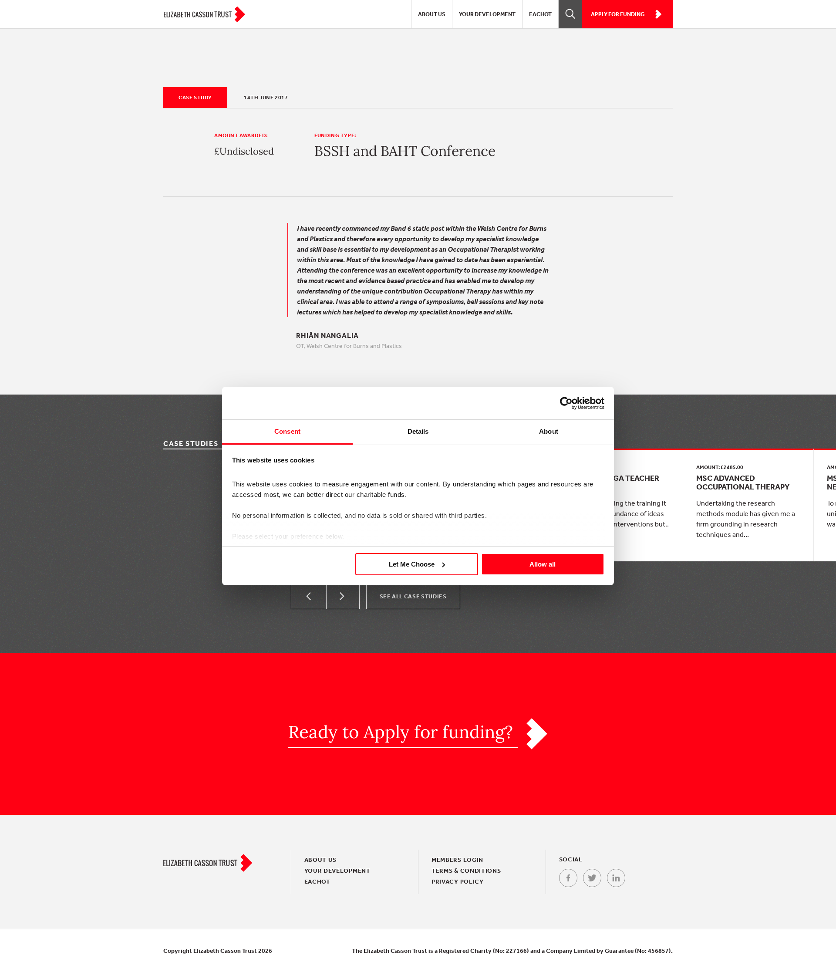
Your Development (487, 14)
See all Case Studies (413, 596)
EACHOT (540, 14)
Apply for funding (617, 14)
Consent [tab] (287, 431)
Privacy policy (457, 881)
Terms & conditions (466, 870)
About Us (431, 14)
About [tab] (548, 431)
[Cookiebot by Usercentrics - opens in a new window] (566, 403)
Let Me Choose (412, 564)
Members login (457, 860)
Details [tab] (418, 431)
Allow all (542, 564)
